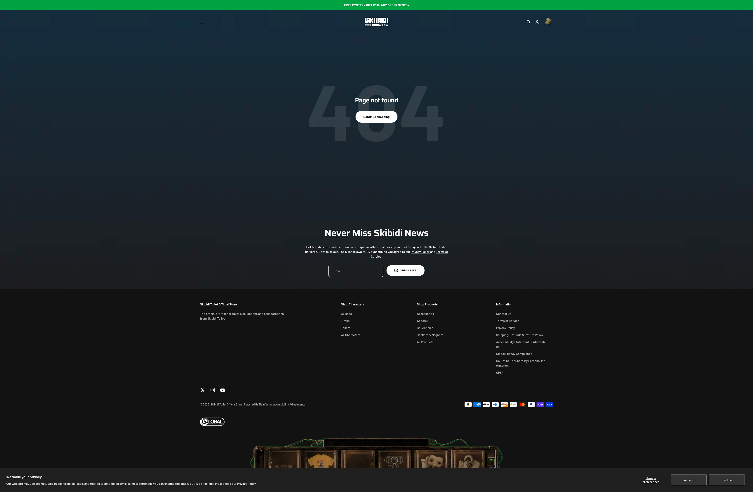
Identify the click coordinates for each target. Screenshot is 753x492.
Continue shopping (376, 116)
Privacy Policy (420, 251)
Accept (689, 480)
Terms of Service (507, 321)
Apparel (422, 321)
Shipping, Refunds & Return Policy (519, 335)
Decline (727, 480)
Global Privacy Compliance (514, 353)
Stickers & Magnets (430, 335)
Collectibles (425, 328)
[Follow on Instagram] (212, 390)
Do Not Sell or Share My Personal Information (520, 363)
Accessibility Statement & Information (520, 344)
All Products (425, 342)
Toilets (345, 328)
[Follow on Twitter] (202, 390)
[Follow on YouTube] (222, 390)
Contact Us (503, 313)
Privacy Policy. (246, 483)
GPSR (500, 372)
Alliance (346, 313)
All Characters (350, 335)
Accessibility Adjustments (289, 404)
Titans (345, 321)
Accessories (425, 313)
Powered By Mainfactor (258, 404)
